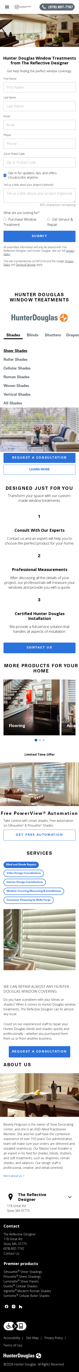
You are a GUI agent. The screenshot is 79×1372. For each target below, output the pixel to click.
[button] (7, 7)
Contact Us (39, 647)
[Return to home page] (27, 7)
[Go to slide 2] (40, 740)
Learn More (39, 469)
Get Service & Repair (60, 222)
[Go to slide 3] (43, 740)
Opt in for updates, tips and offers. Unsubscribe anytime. (32, 175)
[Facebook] (7, 1306)
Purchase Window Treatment (20, 222)
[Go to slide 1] (36, 740)
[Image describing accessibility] (15, 1326)
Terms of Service (26, 264)
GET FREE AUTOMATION (39, 835)
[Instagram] (14, 1306)
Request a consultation (39, 1051)
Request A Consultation (39, 457)
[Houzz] (21, 1306)
